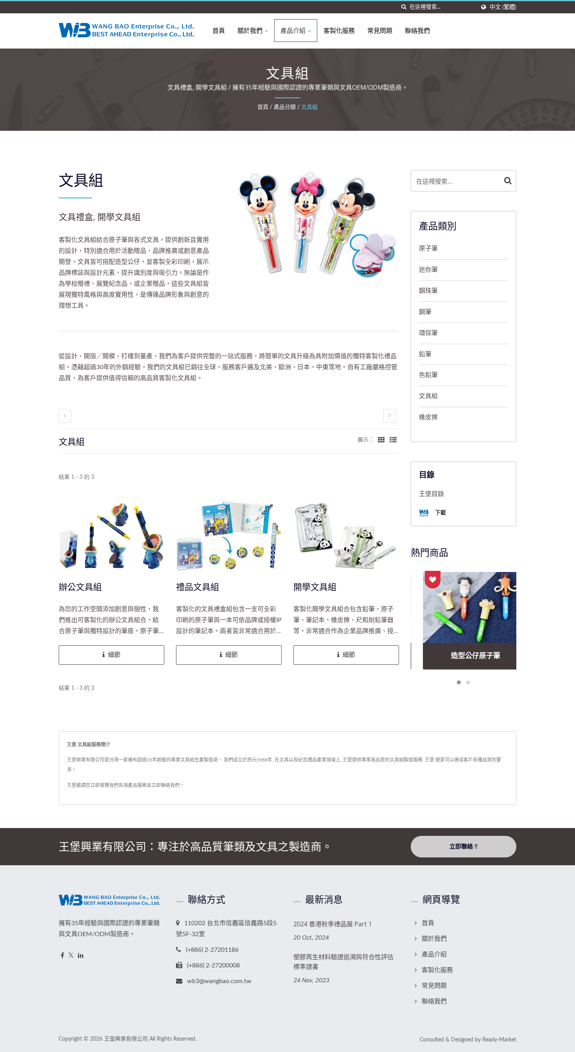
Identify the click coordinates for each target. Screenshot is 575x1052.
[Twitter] (71, 955)
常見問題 (379, 30)
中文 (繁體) (503, 7)
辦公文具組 (80, 586)
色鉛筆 (428, 375)
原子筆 (428, 248)
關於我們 (250, 30)
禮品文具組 (197, 586)
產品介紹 (293, 30)
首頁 (218, 30)
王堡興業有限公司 (126, 1039)
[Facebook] (62, 955)
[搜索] (404, 7)
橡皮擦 (428, 417)
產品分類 (285, 107)
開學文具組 (314, 586)
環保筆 (428, 333)
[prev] (65, 416)
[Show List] (393, 440)
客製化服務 (339, 30)
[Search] (508, 180)
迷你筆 (428, 270)
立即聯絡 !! (463, 847)
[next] (389, 416)
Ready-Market (499, 1040)
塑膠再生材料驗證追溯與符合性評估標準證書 (343, 962)
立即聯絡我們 (165, 785)
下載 (439, 512)
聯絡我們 (417, 30)
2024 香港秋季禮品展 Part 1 (332, 924)
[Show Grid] (381, 440)
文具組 (309, 107)
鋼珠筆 (428, 291)
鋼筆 (425, 312)
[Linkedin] (80, 955)
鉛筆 (425, 354)
